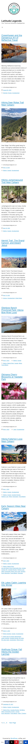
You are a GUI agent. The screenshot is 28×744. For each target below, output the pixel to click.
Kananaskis (15, 496)
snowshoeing (13, 640)
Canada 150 (4, 569)
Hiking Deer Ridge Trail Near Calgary (12, 103)
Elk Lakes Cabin (5, 640)
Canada (9, 170)
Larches (17, 711)
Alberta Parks (10, 363)
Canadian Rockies (16, 494)
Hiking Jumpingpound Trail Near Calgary (12, 181)
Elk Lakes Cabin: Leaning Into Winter (13, 584)
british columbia (5, 638)
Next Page (12, 723)
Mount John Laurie (15, 571)
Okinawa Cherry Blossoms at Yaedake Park (11, 377)
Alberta (5, 170)
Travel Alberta (4, 365)
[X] (11, 742)
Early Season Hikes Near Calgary (13, 507)
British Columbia (7, 633)
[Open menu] (2, 27)
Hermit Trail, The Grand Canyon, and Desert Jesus (12, 243)
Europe (10, 93)
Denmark (5, 93)
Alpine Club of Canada (8, 636)
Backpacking (18, 636)
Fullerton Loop (4, 496)
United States (18, 298)
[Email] (21, 742)
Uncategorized (15, 93)
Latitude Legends (11, 20)
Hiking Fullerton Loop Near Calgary (11, 440)
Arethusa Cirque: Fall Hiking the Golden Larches (11, 651)
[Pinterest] (16, 742)
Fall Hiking (22, 710)
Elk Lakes (21, 638)
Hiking (20, 363)
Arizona (5, 298)
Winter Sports (20, 640)
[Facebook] (7, 742)
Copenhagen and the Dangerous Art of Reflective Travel (11, 37)
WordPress (14, 738)
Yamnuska (20, 573)
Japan (14, 429)
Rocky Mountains (5, 573)
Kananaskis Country (10, 711)
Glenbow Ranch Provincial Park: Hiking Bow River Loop (12, 310)
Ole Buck (23, 571)
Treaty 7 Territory (22, 713)
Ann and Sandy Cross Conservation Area (11, 568)
